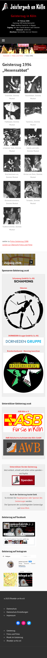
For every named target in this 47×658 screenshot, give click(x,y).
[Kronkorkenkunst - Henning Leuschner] (23, 373)
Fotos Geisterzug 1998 (19, 241)
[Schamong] (23, 282)
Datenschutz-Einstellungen (17, 612)
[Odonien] (23, 329)
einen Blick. (25, 508)
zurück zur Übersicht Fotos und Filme (17, 245)
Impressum (11, 615)
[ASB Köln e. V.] (23, 431)
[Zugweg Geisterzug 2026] (18, 265)
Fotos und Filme (13, 634)
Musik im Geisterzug (15, 637)
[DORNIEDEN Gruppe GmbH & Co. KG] (23, 345)
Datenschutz (12, 608)
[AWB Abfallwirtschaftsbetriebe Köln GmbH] (23, 447)
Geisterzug (11, 630)
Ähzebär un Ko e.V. (14, 640)
